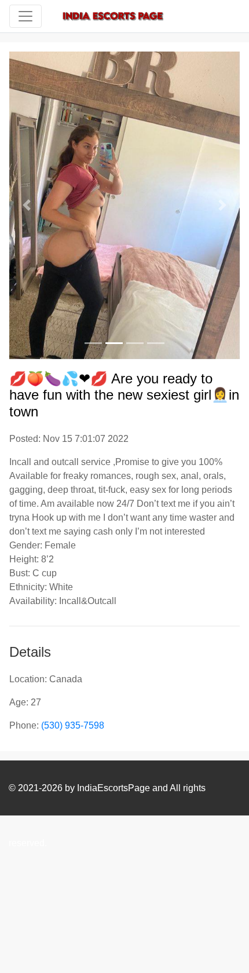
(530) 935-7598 (72, 725)
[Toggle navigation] (25, 16)
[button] (26, 205)
